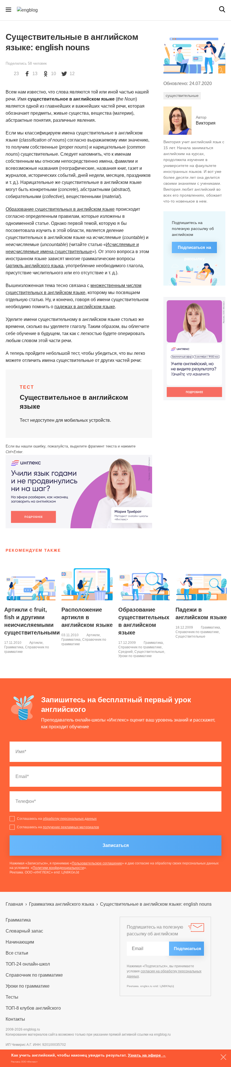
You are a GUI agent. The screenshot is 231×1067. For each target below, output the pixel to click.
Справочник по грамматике (140, 647)
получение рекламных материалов (71, 827)
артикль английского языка (35, 265)
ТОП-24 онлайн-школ (28, 964)
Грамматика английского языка (61, 904)
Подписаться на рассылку (194, 249)
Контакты (15, 1019)
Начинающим (20, 942)
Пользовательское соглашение (97, 863)
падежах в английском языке (84, 306)
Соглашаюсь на (57, 819)
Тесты (12, 997)
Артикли (36, 643)
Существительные (149, 652)
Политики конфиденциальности (58, 868)
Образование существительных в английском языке (60, 209)
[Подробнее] (79, 491)
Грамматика (13, 647)
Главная (14, 904)
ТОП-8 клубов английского (33, 1008)
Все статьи (17, 953)
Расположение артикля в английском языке (87, 617)
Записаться (116, 845)
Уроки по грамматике (135, 656)
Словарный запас (24, 931)
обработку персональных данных (70, 819)
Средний (125, 652)
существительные (182, 95)
